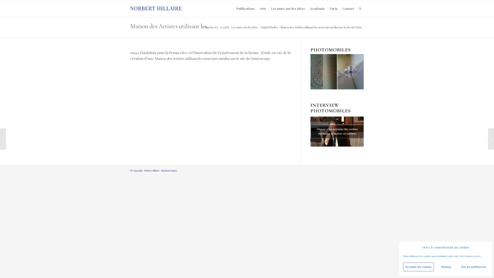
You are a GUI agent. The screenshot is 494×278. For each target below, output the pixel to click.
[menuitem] (245, 8)
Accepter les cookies (418, 267)
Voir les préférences (473, 267)
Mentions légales (169, 170)
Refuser (446, 267)
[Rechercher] (360, 8)
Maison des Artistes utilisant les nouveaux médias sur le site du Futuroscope (171, 26)
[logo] (159, 8)
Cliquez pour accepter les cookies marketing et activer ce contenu (337, 131)
